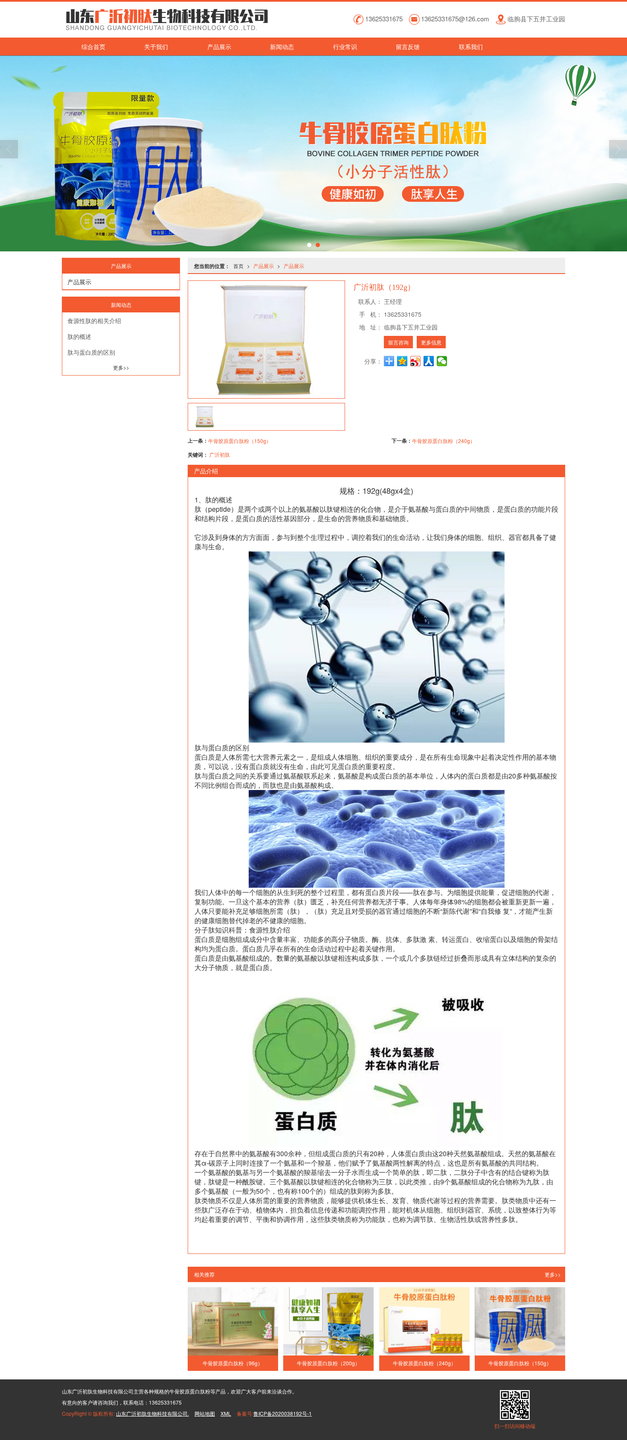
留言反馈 (408, 46)
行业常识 (345, 46)
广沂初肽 (219, 454)
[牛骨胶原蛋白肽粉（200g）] (328, 1321)
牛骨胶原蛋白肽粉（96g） (233, 1363)
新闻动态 (282, 46)
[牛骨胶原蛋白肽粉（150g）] (520, 1321)
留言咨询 (398, 342)
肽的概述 (79, 336)
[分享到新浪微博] (415, 361)
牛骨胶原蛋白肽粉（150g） (239, 440)
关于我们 (156, 46)
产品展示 (219, 46)
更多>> (553, 1274)
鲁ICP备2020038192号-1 (282, 1413)
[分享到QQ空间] (402, 361)
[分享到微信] (442, 361)
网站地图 (204, 1413)
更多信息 (431, 342)
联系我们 (471, 46)
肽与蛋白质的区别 (91, 352)
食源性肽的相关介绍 (94, 320)
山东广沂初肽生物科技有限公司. (152, 1413)
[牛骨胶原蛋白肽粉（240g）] (424, 1321)
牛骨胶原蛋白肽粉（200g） (328, 1363)
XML (226, 1413)
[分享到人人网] (429, 361)
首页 (238, 265)
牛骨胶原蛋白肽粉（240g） (443, 440)
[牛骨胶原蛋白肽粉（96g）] (233, 1321)
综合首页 (93, 46)
